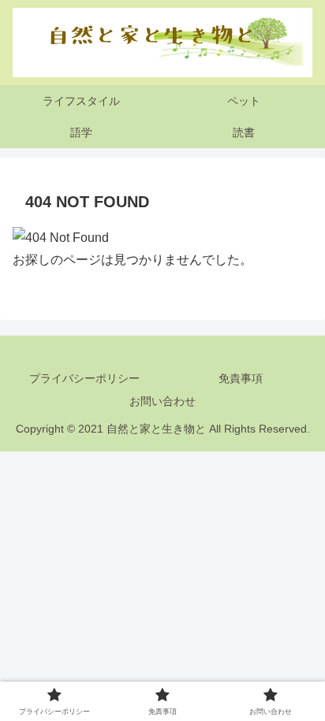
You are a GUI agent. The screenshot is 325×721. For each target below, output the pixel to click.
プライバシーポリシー (84, 378)
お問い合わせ (162, 401)
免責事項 (241, 378)
